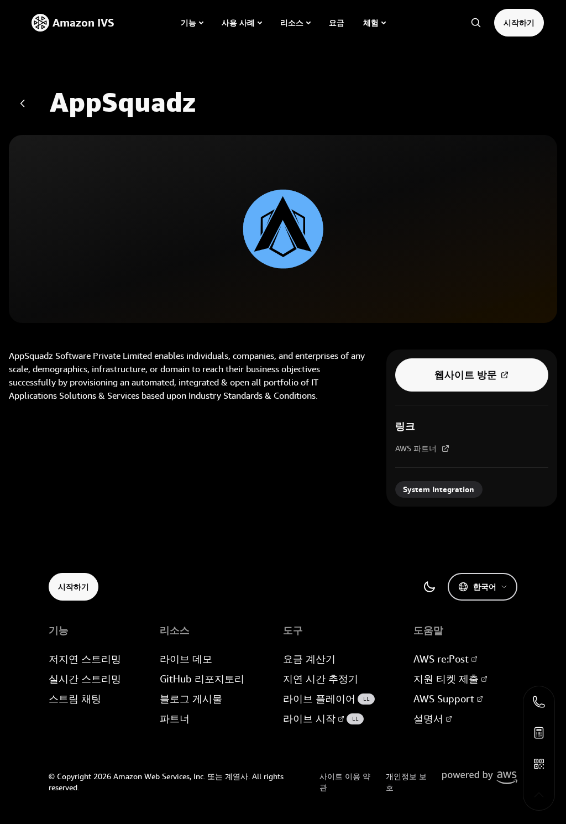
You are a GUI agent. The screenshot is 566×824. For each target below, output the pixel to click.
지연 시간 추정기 (320, 678)
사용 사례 (238, 23)
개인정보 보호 (406, 781)
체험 (371, 23)
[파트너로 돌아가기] (22, 103)
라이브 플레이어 (326, 698)
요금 (336, 23)
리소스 (291, 23)
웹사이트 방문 (465, 375)
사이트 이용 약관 (344, 781)
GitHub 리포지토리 (202, 678)
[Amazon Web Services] (479, 777)
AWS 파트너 (416, 448)
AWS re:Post (441, 659)
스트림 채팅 (75, 698)
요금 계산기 (309, 659)
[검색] (476, 22)
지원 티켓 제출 (446, 678)
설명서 (428, 718)
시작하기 (519, 23)
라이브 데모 (186, 659)
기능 (188, 23)
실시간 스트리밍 (85, 678)
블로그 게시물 (191, 698)
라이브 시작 (321, 718)
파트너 (175, 718)
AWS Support (443, 698)
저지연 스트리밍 (85, 659)
